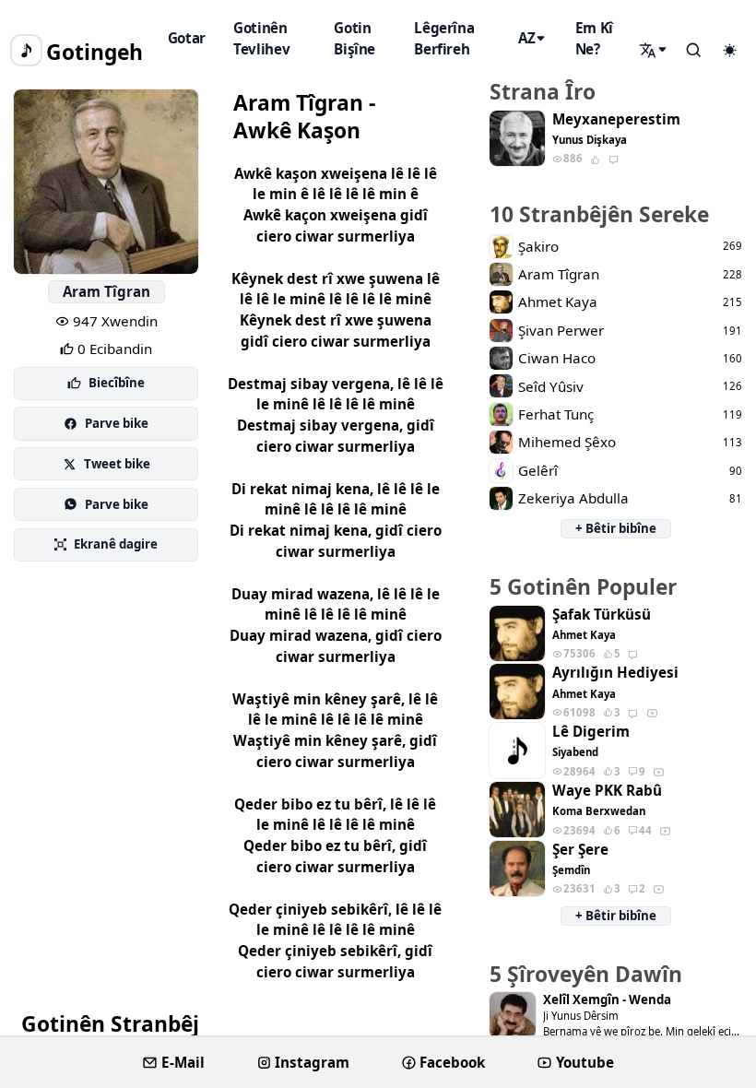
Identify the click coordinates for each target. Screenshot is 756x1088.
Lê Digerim (591, 731)
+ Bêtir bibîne (615, 528)
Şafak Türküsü (601, 614)
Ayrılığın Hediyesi (615, 672)
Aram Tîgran (106, 291)
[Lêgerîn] (654, 49)
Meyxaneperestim (616, 119)
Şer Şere (580, 849)
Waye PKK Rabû (607, 790)
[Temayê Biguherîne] (729, 50)
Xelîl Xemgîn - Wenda (607, 1000)
